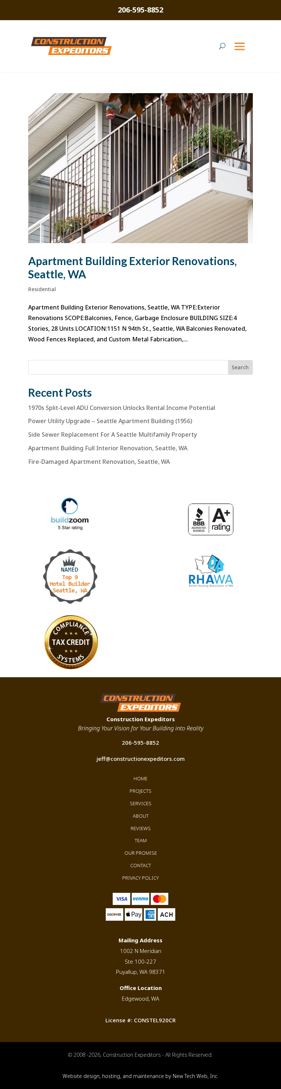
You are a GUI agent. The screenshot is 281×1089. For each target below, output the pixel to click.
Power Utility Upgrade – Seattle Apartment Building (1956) (110, 421)
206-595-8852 (140, 10)
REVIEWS (141, 828)
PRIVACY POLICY (140, 877)
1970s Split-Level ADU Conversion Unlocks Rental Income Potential (121, 408)
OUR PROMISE (140, 853)
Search (240, 367)
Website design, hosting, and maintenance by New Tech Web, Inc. (140, 1075)
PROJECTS (140, 791)
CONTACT (140, 865)
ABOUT (141, 816)
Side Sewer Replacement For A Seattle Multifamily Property (112, 434)
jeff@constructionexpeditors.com (141, 758)
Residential (42, 289)
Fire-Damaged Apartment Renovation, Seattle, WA (99, 462)
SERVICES (140, 803)
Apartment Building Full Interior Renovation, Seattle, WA (107, 448)
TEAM (141, 840)
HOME (140, 778)
